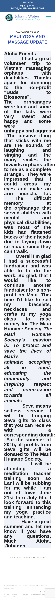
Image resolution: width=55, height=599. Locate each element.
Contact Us (28, 2)
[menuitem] (28, 2)
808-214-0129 (27, 6)
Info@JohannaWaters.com (27, 8)
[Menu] (47, 17)
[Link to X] (44, 592)
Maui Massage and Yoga (27, 32)
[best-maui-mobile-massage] (22, 17)
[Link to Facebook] (40, 592)
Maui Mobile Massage (35, 557)
